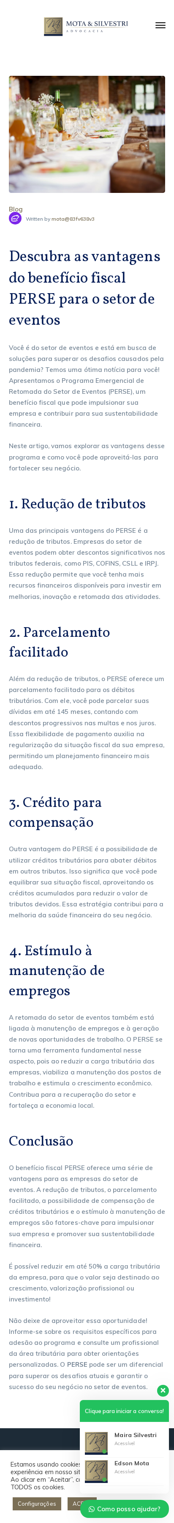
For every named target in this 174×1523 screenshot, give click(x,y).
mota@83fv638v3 (73, 219)
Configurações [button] (37, 1503)
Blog (16, 209)
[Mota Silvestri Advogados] (87, 26)
